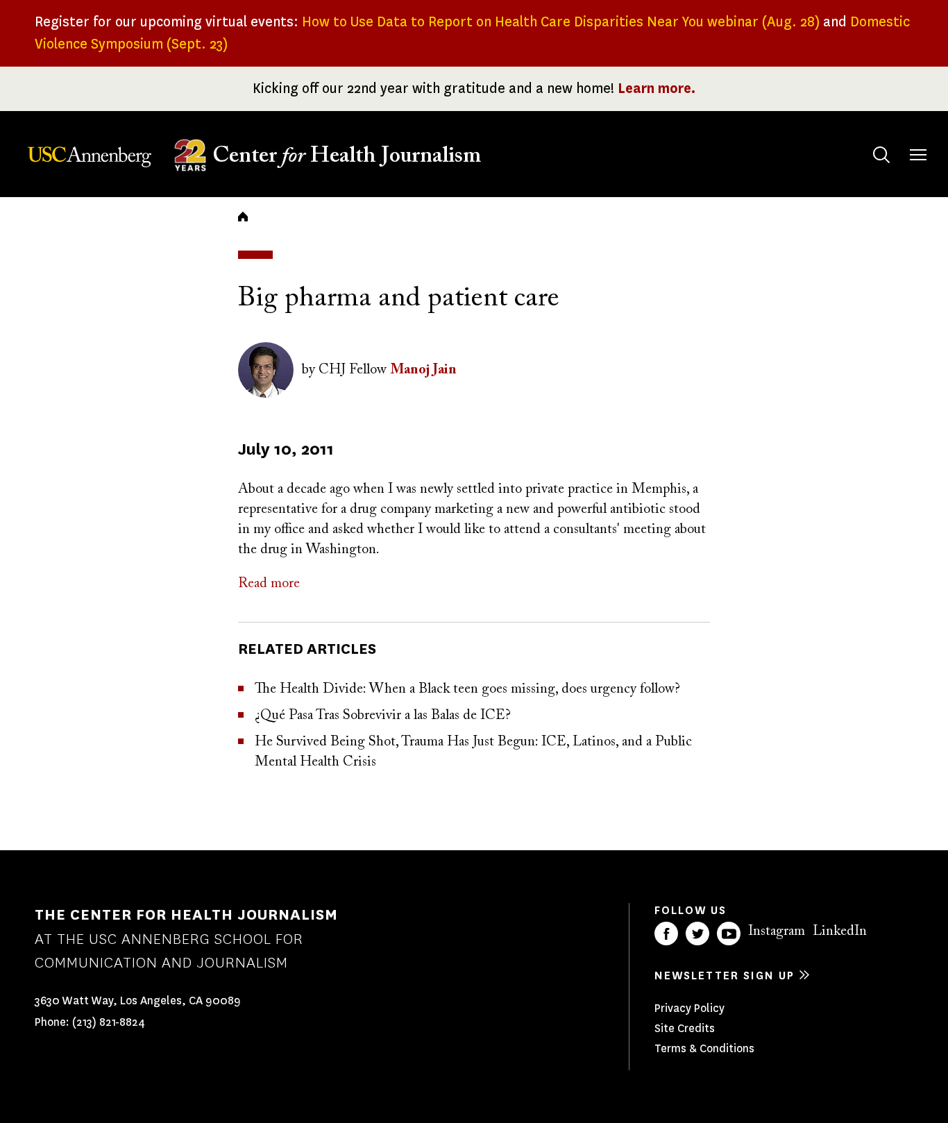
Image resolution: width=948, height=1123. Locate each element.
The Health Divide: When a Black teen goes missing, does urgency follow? (467, 689)
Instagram (776, 931)
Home (243, 216)
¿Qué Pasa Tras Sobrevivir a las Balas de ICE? (383, 716)
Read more (269, 584)
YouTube (728, 933)
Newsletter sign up (724, 975)
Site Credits (684, 1028)
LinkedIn (840, 931)
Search (881, 155)
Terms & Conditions (704, 1048)
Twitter (697, 933)
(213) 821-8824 (108, 1022)
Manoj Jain (424, 370)
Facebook (666, 933)
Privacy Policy (689, 1008)
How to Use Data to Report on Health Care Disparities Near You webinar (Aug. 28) (561, 21)
